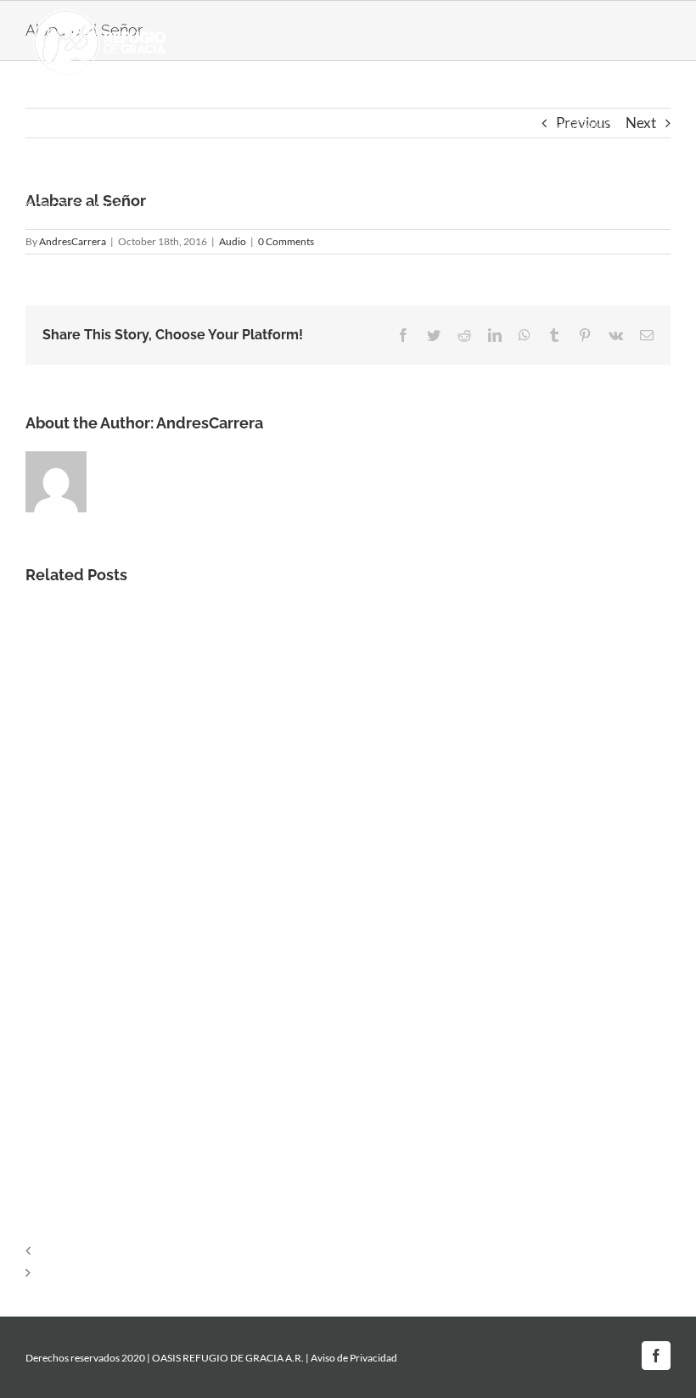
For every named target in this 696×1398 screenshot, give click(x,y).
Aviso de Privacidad (354, 1357)
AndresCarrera (209, 423)
